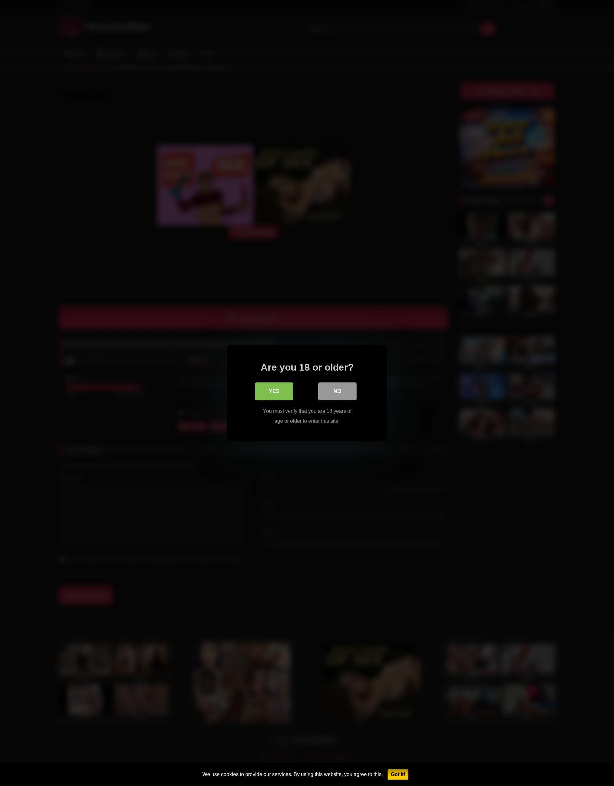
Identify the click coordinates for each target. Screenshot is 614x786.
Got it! (398, 774)
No (337, 391)
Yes (274, 391)
